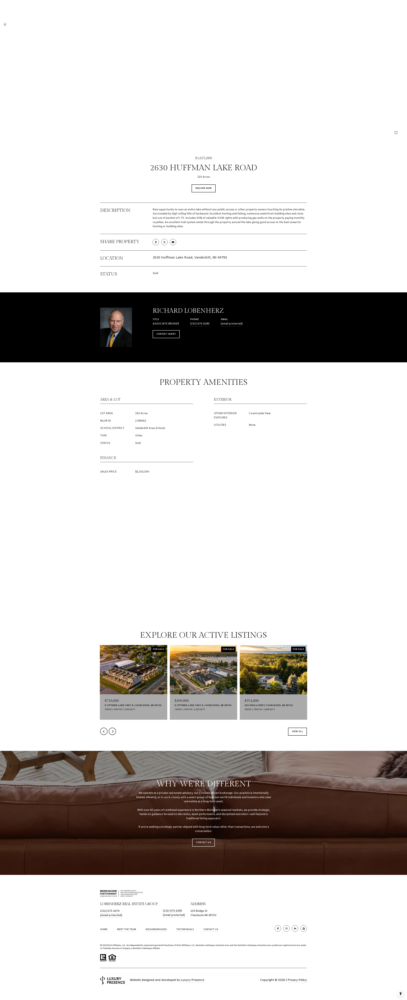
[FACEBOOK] (278, 928)
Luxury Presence (192, 980)
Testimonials (185, 929)
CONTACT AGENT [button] (166, 334)
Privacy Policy (297, 980)
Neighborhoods (156, 929)
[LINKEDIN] (295, 928)
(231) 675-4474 (110, 911)
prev (15, 132)
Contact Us (210, 929)
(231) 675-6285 (200, 323)
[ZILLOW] (303, 928)
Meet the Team (126, 929)
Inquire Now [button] (203, 188)
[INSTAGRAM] (286, 928)
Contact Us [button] (203, 842)
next (24, 132)
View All (297, 731)
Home (103, 929)
